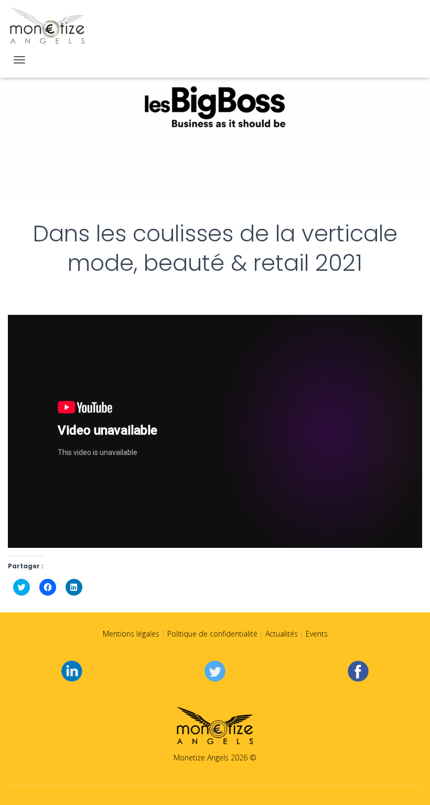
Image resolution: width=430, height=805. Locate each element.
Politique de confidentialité (212, 634)
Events (317, 634)
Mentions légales (131, 634)
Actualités (281, 634)
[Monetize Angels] (47, 26)
